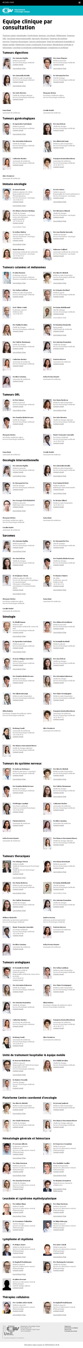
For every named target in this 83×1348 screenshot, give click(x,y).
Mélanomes (61, 35)
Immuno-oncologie (47, 35)
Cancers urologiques (37, 41)
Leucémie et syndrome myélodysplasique (30, 48)
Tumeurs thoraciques (19, 41)
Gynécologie (32, 35)
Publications (58, 1191)
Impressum (68, 1326)
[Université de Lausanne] (14, 1333)
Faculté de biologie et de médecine (14, 1338)
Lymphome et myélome (58, 48)
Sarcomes (36, 38)
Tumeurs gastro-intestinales (15, 35)
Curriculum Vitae (19, 68)
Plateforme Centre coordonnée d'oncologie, (33, 45)
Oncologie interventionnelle (19, 38)
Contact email (18, 65)
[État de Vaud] (4, 1329)
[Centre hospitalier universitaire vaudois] (13, 1329)
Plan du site (68, 1329)
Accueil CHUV (8, 2)
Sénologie (44, 38)
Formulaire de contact (71, 1331)
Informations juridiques (71, 1328)
